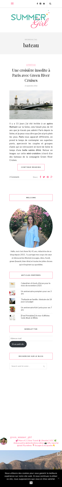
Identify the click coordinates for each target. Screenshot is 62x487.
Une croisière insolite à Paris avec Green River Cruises (31, 75)
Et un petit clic (18, 344)
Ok (31, 483)
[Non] (58, 478)
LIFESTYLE (31, 64)
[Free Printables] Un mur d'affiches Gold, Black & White (35, 316)
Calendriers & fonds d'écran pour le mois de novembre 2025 (35, 284)
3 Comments (14, 177)
